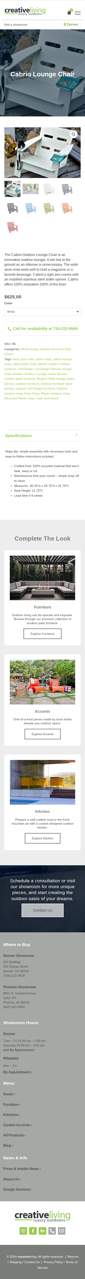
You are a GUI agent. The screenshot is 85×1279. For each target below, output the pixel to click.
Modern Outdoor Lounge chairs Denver (40, 374)
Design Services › (17, 1189)
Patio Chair (31, 393)
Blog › (8, 1145)
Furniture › (11, 1104)
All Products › (14, 1135)
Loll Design (25, 369)
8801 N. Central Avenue (19, 993)
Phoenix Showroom (19, 987)
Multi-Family (29, 349)
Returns (73, 1256)
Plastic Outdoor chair (55, 393)
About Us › (12, 1179)
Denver (72, 24)
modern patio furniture (19, 378)
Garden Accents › (17, 1125)
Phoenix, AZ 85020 (16, 1002)
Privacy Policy (53, 1262)
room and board (47, 398)
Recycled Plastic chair (19, 398)
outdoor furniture (27, 383)
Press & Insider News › (22, 1169)
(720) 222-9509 (14, 975)
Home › (9, 1094)
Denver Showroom (18, 956)
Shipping (16, 1262)
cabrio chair (43, 359)
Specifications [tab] (18, 436)
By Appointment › (17, 1072)
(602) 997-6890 (14, 1007)
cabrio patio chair (24, 364)
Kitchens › (11, 1115)
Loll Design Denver (48, 369)
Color (8, 303)
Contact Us (32, 1262)
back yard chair (23, 359)
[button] (74, 134)
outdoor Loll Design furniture (35, 388)
